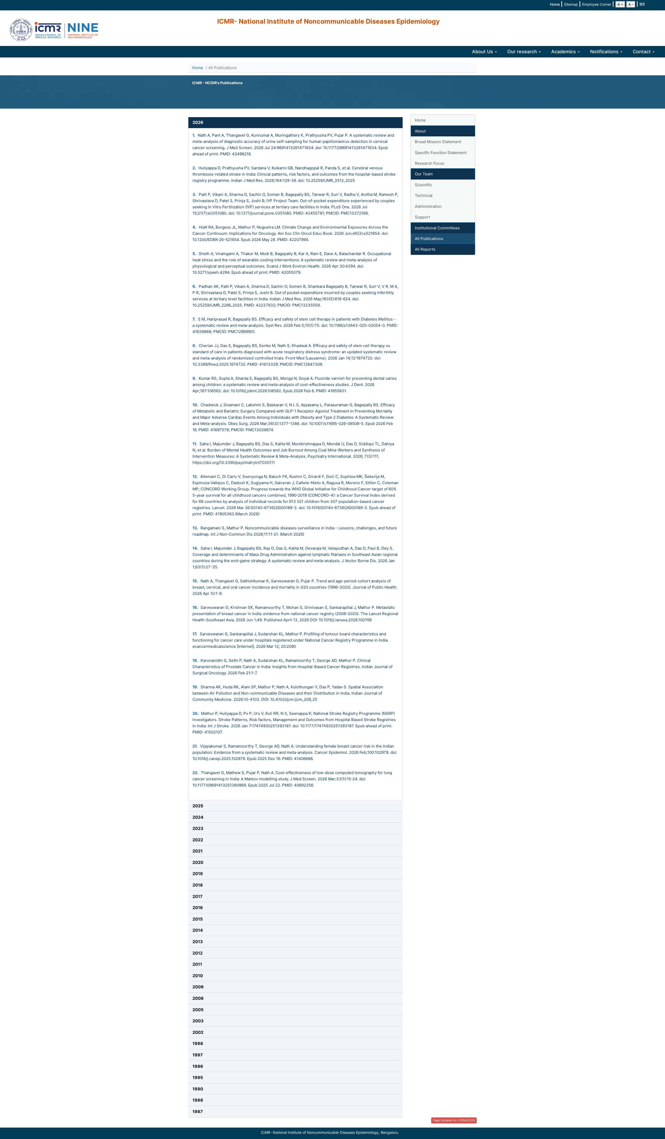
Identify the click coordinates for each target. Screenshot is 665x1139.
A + (620, 4)
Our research (522, 51)
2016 (197, 907)
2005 (197, 1009)
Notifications (605, 51)
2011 (197, 964)
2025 (197, 805)
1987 (197, 1111)
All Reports (425, 249)
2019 (197, 873)
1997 (197, 1054)
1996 (197, 1066)
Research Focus (429, 163)
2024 (197, 817)
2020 (197, 862)
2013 (197, 941)
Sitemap (571, 4)
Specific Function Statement (441, 152)
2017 (197, 896)
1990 (197, 1088)
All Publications (429, 238)
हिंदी (642, 4)
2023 (197, 828)
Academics (564, 51)
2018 (197, 885)
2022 (197, 839)
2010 (197, 975)
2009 (198, 986)
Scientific (423, 184)
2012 (197, 953)
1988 (197, 1100)
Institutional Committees (437, 227)
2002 (197, 1032)
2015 (197, 919)
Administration (428, 206)
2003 (198, 1020)
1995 (197, 1077)
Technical (424, 195)
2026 (197, 122)
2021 (197, 851)
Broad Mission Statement (438, 141)
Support (422, 217)
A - (630, 4)
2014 (197, 930)
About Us (483, 51)
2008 (198, 998)
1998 (197, 1043)
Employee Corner (597, 4)
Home (555, 4)
